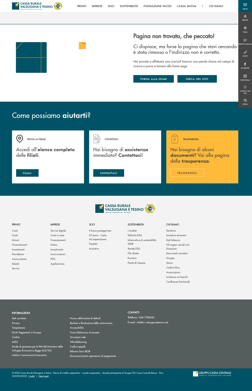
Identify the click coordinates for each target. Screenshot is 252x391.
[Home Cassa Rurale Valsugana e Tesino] (37, 6)
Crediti (31, 376)
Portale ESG (134, 248)
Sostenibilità (136, 224)
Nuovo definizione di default (85, 318)
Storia (169, 262)
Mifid (15, 342)
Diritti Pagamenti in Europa (38, 332)
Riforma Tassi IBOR (93, 351)
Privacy (16, 323)
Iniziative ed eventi (176, 235)
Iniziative (94, 248)
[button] (245, 6)
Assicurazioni (19, 259)
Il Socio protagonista (100, 230)
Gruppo (170, 258)
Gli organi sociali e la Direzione (177, 246)
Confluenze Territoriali (178, 281)
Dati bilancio (173, 240)
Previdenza (18, 254)
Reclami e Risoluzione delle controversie (91, 323)
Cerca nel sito (197, 79)
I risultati (132, 230)
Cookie (16, 337)
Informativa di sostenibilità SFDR (142, 242)
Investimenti (18, 249)
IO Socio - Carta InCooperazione (97, 237)
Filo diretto (133, 253)
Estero (54, 244)
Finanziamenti (19, 244)
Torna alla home (153, 79)
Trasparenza (18, 327)
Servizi (15, 268)
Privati (16, 224)
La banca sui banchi (177, 277)
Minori (15, 240)
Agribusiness (57, 263)
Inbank (15, 263)
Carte (15, 235)
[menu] (150, 6)
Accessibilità (76, 327)
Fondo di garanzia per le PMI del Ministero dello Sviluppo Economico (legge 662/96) (38, 348)
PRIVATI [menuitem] (81, 6)
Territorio (171, 230)
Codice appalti (78, 346)
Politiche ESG (135, 235)
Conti (15, 230)
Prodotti (93, 243)
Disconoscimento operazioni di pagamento (93, 356)
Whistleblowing (78, 342)
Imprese (55, 224)
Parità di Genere (136, 262)
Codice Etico (173, 267)
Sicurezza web (78, 337)
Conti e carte (57, 235)
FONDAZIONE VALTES (157, 6)
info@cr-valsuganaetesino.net (152, 322)
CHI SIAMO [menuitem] (216, 6)
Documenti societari (177, 253)
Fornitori (132, 258)
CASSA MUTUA (186, 6)
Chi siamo (172, 224)
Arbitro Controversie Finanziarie (38, 355)
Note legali (44, 376)
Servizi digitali (58, 230)
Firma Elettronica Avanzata (84, 332)
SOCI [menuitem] (111, 6)
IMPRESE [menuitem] (97, 6)
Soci (92, 224)
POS (53, 259)
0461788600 (146, 317)
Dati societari (19, 318)
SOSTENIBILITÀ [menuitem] (129, 6)
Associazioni (173, 272)
